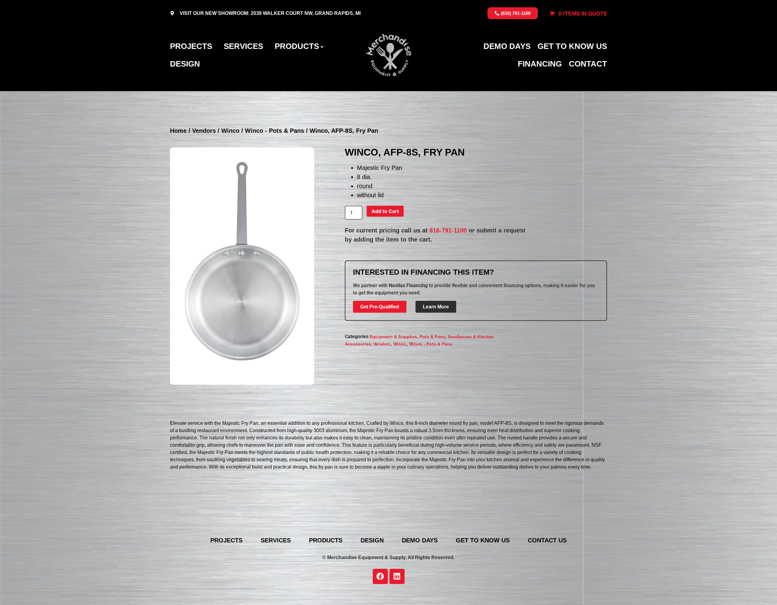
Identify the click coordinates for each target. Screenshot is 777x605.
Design (185, 64)
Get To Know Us (572, 46)
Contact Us (547, 540)
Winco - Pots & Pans (274, 130)
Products (297, 46)
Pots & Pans (432, 336)
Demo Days (507, 46)
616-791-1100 (448, 230)
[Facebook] (380, 576)
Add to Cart (385, 211)
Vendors (204, 130)
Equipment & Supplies (393, 336)
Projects (191, 46)
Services (243, 46)
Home (178, 130)
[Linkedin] (397, 576)
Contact (588, 64)
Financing (540, 64)
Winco (230, 130)
